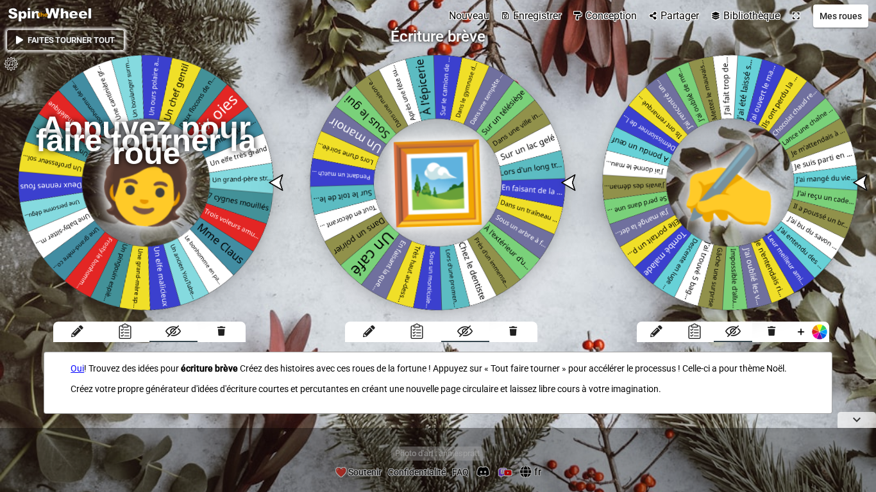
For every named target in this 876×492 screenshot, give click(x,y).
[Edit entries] (77, 332)
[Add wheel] (810, 332)
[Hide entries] (173, 332)
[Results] (125, 332)
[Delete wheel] (222, 332)
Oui (77, 368)
